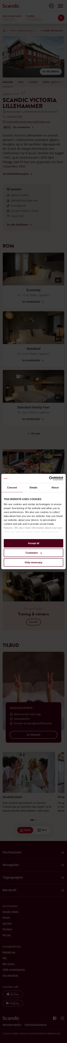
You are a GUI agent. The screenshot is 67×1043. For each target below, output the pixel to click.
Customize (32, 552)
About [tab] (55, 487)
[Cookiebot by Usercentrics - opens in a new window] (49, 478)
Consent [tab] (12, 487)
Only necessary (33, 562)
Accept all (33, 543)
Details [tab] (34, 487)
